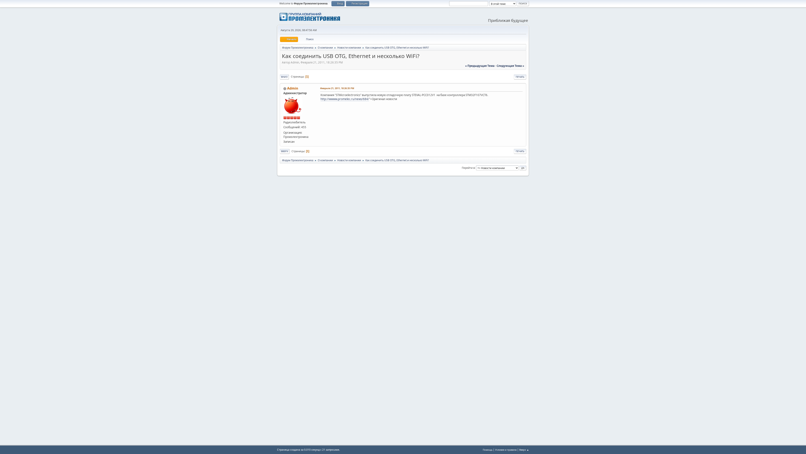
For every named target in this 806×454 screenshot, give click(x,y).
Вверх (284, 151)
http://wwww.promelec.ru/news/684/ (345, 99)
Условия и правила (506, 449)
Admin (292, 88)
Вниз (284, 76)
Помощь (487, 449)
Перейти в (468, 167)
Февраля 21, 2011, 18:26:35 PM (337, 88)
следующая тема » (510, 66)
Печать (520, 76)
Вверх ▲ (524, 449)
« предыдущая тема (480, 66)
